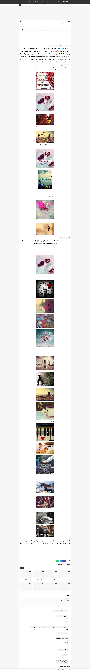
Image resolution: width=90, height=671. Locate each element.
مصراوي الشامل (66, 1)
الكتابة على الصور (61, 48)
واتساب (58, 560)
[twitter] (21, 1)
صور (69, 21)
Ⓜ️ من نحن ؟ (41, 1)
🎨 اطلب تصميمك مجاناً (56, 1)
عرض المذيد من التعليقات (65, 666)
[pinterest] (20, 1)
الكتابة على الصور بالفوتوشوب (49, 62)
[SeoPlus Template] (69, 669)
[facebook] (23, 1)
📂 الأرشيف (36, 1)
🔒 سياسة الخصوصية (48, 1)
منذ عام (69, 578)
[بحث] (20, 5)
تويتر (60, 560)
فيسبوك (64, 560)
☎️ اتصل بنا (30, 1)
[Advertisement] (45, 13)
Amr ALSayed (65, 564)
